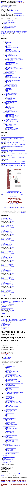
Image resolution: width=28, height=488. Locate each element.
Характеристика (7, 357)
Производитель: (5, 221)
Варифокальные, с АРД (12, 116)
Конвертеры (9, 64)
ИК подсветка (9, 127)
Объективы (6, 112)
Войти (9, 6)
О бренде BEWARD (8, 21)
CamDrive (8, 49)
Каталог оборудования (9, 22)
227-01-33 (13, 10)
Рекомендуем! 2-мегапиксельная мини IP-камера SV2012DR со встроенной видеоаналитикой (12, 137)
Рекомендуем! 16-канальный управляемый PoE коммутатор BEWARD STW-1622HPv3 (12, 141)
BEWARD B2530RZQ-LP (7, 285)
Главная (2, 31)
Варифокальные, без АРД (12, 115)
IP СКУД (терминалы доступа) (10, 69)
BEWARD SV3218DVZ (6, 278)
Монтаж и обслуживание (9, 26)
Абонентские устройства (12, 63)
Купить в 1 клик (10, 354)
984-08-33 (18, 13)
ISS (7, 90)
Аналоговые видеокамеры (9, 94)
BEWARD (8, 88)
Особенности (6, 358)
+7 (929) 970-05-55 (5, 464)
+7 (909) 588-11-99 (5, 467)
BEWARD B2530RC (5, 272)
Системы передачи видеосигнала (11, 80)
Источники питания (11, 124)
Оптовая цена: (4, 352)
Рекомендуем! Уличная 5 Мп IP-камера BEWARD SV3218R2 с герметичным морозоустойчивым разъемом (13, 146)
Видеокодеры (9, 56)
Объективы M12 (10, 117)
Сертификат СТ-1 (10, 42)
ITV (7, 92)
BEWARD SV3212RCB (6, 265)
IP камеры (5, 41)
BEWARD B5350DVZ (6, 246)
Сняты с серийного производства (14, 53)
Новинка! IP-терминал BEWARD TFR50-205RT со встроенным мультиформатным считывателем (13, 166)
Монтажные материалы (9, 102)
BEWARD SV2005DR (6, 309)
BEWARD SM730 (5, 325)
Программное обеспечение (10, 86)
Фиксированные (10, 114)
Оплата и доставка (8, 24)
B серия (8, 43)
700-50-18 (19, 15)
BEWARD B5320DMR (6, 226)
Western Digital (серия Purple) (13, 121)
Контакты (5, 28)
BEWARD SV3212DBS (6, 252)
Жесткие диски (7, 120)
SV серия (8, 45)
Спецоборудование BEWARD (13, 51)
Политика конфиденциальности (8, 481)
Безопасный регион (11, 50)
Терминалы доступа (11, 71)
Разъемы (8, 106)
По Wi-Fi (8, 81)
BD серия (8, 46)
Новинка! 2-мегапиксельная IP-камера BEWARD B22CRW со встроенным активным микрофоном (13, 162)
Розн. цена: (3, 222)
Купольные (9, 95)
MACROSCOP (10, 89)
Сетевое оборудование (9, 73)
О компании (6, 455)
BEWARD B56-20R (5, 239)
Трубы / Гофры (10, 108)
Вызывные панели (10, 62)
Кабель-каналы (10, 107)
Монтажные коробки (11, 104)
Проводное (9, 75)
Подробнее (23, 212)
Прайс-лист (6, 23)
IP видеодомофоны (8, 60)
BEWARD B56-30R (5, 291)
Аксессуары (9, 66)
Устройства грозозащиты (12, 128)
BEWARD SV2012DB (6, 259)
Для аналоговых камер (11, 84)
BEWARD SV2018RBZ (6, 220)
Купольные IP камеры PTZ (12, 47)
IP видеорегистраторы (11, 55)
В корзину (3, 223)
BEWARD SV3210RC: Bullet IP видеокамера (11, 302)
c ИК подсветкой (10, 98)
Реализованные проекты (9, 27)
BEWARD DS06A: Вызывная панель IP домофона (13, 320)
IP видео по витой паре (12, 82)
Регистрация (4, 6)
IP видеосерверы (9, 31)
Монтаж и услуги (7, 460)
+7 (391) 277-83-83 (5, 469)
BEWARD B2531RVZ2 (6, 233)
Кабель (8, 103)
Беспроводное (9, 76)
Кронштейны (9, 125)
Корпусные (9, 97)
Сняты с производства (11, 85)
